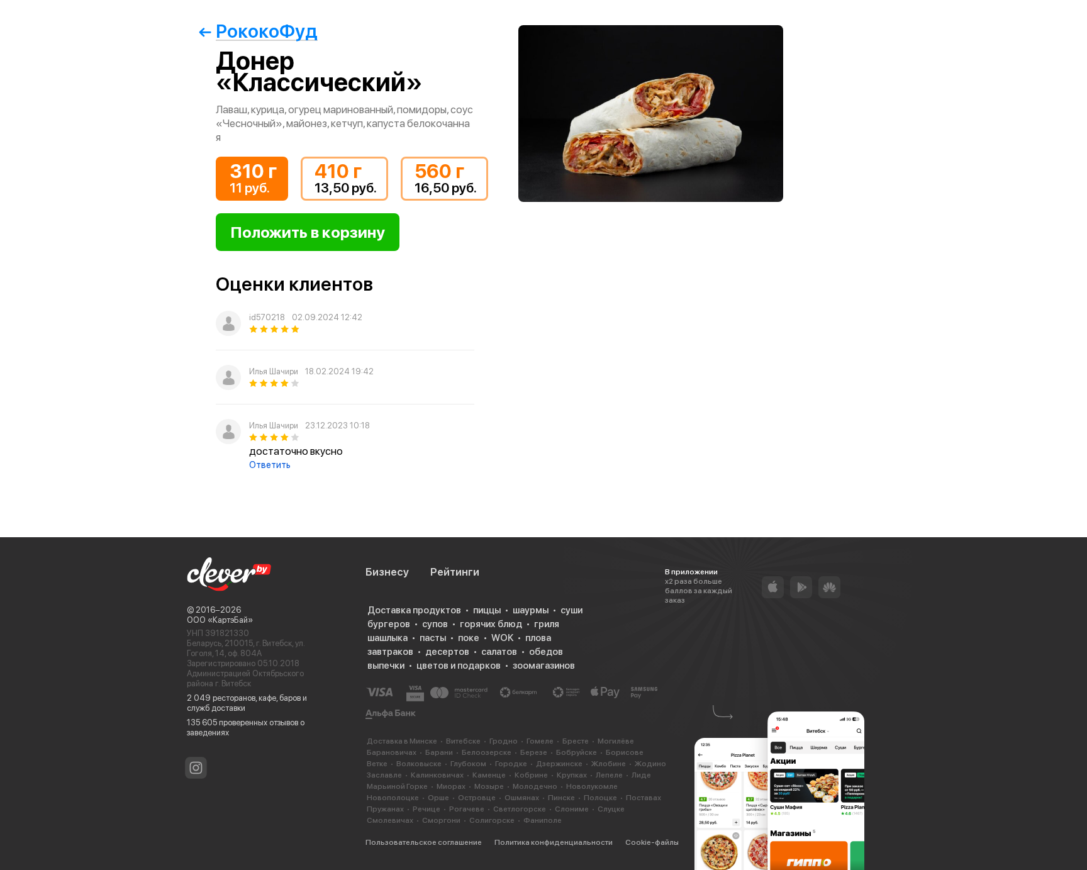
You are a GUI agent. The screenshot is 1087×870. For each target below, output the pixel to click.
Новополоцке (393, 797)
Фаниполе (542, 820)
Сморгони (441, 820)
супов (435, 624)
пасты (433, 638)
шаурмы (531, 610)
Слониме (572, 809)
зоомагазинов (544, 665)
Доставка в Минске (402, 741)
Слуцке (611, 809)
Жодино (650, 763)
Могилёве (616, 741)
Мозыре (489, 786)
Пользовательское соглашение (423, 842)
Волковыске (419, 763)
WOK (502, 638)
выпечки (385, 665)
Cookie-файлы (652, 842)
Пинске (561, 797)
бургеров (388, 624)
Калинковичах (437, 775)
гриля (546, 624)
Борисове (625, 752)
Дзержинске (559, 763)
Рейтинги (454, 572)
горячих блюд (491, 624)
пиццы (487, 610)
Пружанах (385, 809)
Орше (438, 797)
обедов (546, 651)
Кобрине (531, 775)
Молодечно (535, 786)
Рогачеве (466, 809)
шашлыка (387, 638)
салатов (499, 651)
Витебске (463, 741)
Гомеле (540, 741)
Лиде (641, 775)
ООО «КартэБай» (220, 620)
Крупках (572, 775)
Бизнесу (387, 572)
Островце (477, 797)
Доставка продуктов (414, 610)
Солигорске (492, 820)
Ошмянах (521, 797)
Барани (439, 752)
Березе (533, 752)
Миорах (451, 786)
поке (468, 638)
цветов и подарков (458, 665)
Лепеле (609, 775)
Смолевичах (390, 820)
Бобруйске (576, 752)
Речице (426, 809)
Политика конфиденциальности (553, 842)
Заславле (384, 775)
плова (538, 638)
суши (571, 610)
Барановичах (391, 752)
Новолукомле (592, 786)
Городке (511, 763)
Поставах (643, 797)
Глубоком (468, 763)
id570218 (267, 317)
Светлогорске (519, 809)
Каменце (489, 775)
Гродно (503, 741)
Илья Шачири (273, 371)
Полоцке (600, 797)
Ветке (377, 763)
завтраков (390, 651)
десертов (447, 651)
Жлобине (608, 763)
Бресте (575, 741)
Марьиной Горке (397, 786)
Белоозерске (486, 752)
